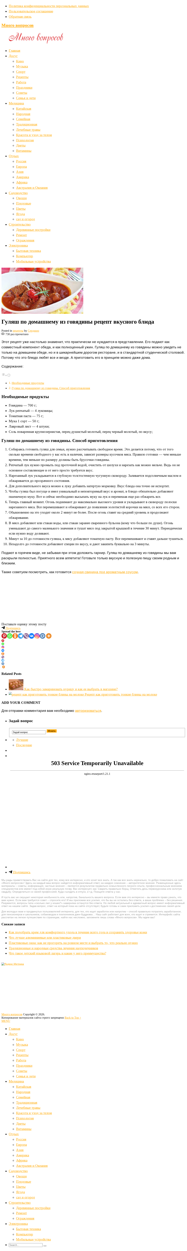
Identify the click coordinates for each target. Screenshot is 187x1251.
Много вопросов (17, 25)
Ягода (20, 214)
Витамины (23, 151)
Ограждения (25, 240)
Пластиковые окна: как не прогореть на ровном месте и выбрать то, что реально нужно (73, 943)
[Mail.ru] (42, 636)
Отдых (14, 156)
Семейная (23, 119)
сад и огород (25, 219)
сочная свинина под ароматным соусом (105, 572)
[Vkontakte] (31, 636)
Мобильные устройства (33, 261)
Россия (21, 161)
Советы (21, 93)
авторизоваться (88, 711)
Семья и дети (26, 98)
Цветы (21, 209)
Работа (21, 82)
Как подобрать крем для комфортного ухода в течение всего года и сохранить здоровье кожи (78, 932)
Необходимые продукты (28, 383)
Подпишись (12, 628)
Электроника (18, 245)
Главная (14, 51)
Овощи (21, 198)
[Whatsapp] (9, 636)
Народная (23, 114)
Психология (25, 140)
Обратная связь (20, 16)
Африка (21, 182)
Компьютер (24, 256)
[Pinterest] (4, 636)
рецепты (18, 330)
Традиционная (26, 124)
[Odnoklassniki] (15, 636)
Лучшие (22, 740)
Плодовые (23, 203)
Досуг (13, 56)
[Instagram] (37, 636)
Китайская (23, 109)
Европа (21, 166)
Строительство (20, 224)
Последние (24, 745)
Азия (20, 172)
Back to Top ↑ (73, 1017)
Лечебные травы (28, 130)
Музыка (22, 66)
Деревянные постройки (33, 230)
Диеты (21, 145)
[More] (48, 636)
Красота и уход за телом (34, 135)
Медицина (16, 103)
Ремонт (21, 235)
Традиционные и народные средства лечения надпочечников (53, 948)
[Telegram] (20, 636)
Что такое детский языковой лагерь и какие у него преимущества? (57, 953)
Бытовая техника (28, 251)
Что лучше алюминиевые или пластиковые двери (45, 937)
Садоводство (18, 193)
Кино (20, 61)
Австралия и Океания (32, 188)
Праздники (24, 87)
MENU (5, 1020)
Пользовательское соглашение (31, 11)
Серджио (33, 330)
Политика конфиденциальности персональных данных (49, 6)
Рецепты (22, 77)
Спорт (20, 72)
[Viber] (26, 636)
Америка (22, 177)
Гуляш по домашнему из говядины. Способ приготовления (51, 388)
